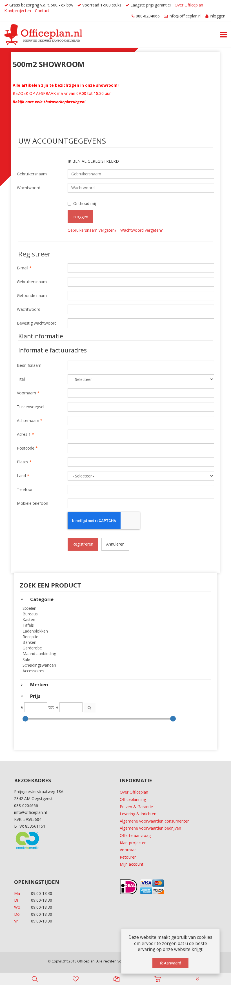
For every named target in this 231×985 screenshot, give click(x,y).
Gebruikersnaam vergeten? (92, 230)
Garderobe (32, 648)
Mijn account (131, 864)
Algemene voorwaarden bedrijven (150, 828)
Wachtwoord (28, 187)
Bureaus (30, 614)
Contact (42, 10)
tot (51, 707)
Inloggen (217, 16)
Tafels (28, 625)
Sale (26, 659)
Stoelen (29, 608)
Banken (29, 642)
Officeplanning (133, 799)
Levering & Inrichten (138, 813)
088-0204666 (148, 16)
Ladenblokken (35, 631)
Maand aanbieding (39, 653)
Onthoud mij (84, 203)
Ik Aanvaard (170, 963)
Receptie (30, 636)
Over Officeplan (189, 5)
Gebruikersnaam (32, 174)
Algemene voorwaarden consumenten (155, 821)
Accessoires (33, 670)
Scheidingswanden (39, 665)
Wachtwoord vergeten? (141, 230)
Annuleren (115, 544)
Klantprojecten (17, 10)
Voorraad (128, 849)
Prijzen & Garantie (136, 806)
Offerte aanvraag (135, 835)
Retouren (128, 857)
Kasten (29, 619)
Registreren (82, 544)
